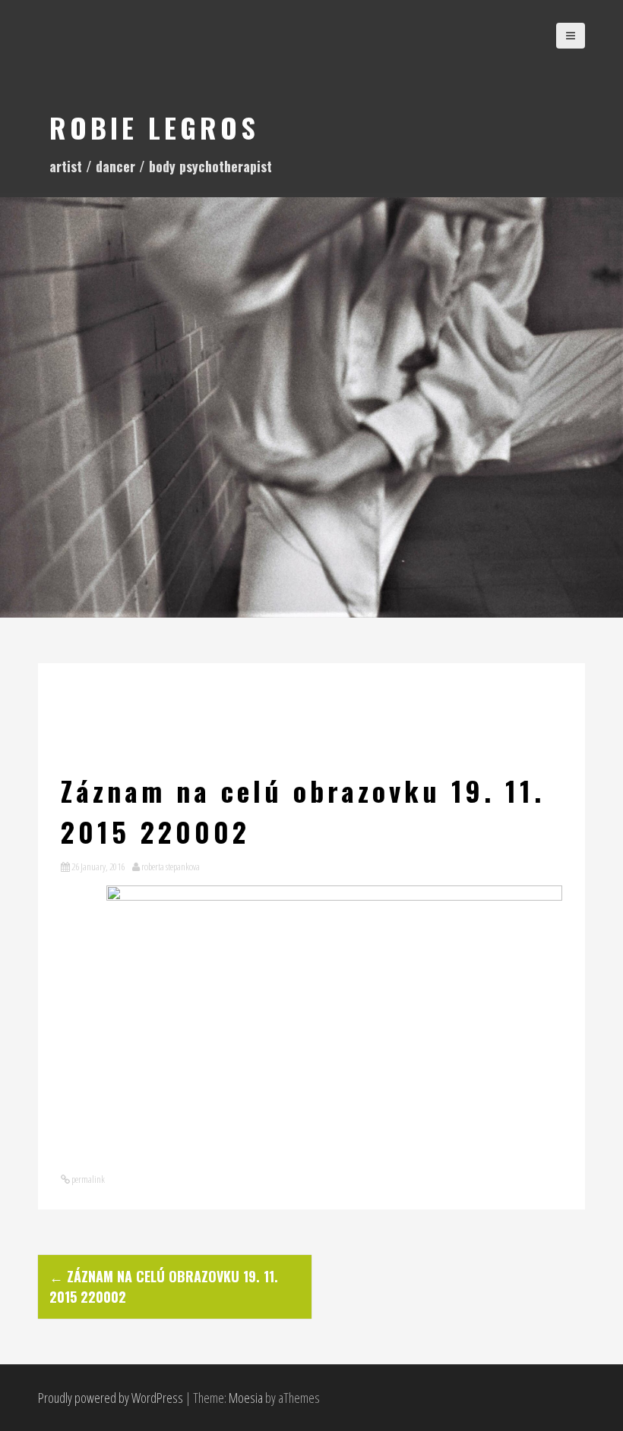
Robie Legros (154, 127)
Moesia (246, 1398)
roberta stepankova (170, 866)
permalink (87, 1179)
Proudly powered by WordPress (110, 1398)
